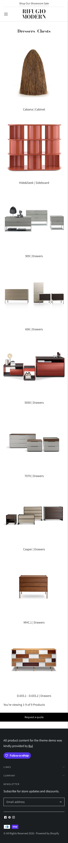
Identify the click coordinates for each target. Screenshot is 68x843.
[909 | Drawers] (34, 219)
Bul (30, 746)
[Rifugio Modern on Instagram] (13, 817)
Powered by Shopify (47, 833)
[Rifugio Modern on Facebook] (5, 817)
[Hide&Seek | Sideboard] (34, 146)
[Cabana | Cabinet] (34, 72)
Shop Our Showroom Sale (34, 3)
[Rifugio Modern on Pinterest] (9, 817)
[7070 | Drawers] (34, 439)
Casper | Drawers (34, 549)
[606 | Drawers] (34, 292)
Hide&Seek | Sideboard (34, 183)
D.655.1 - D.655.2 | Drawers (34, 696)
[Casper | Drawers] (34, 512)
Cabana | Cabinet (34, 109)
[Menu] (5, 14)
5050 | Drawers (34, 403)
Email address (15, 798)
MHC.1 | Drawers (34, 622)
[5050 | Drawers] (34, 366)
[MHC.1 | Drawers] (34, 585)
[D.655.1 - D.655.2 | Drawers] (34, 659)
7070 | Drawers (34, 476)
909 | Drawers (34, 256)
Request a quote (34, 717)
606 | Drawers (34, 329)
